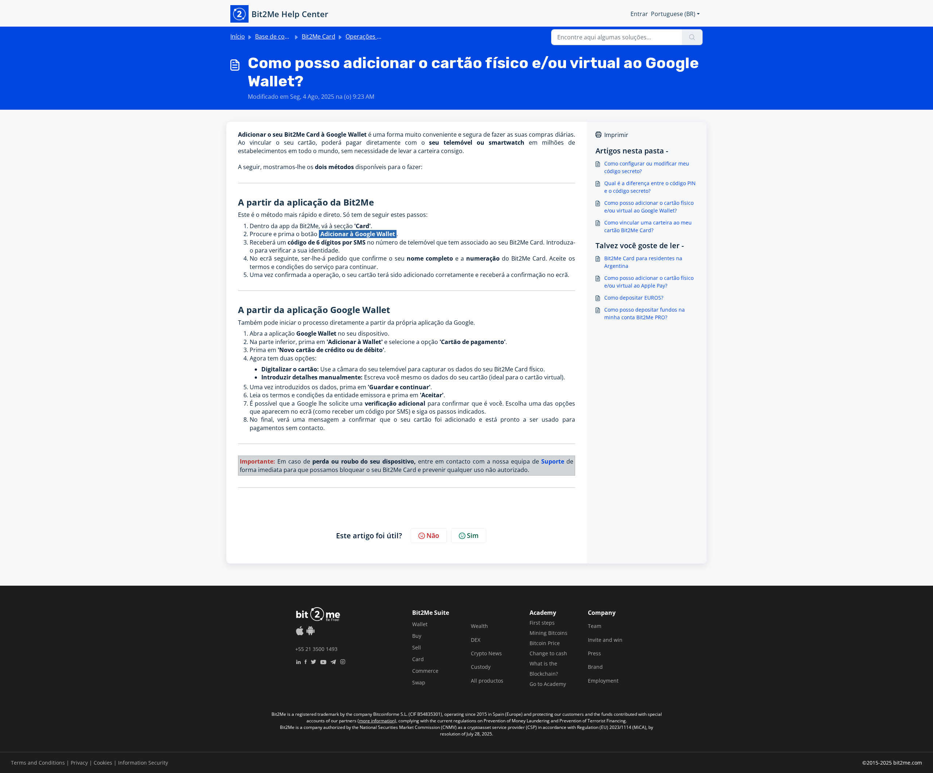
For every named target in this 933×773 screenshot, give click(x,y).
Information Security (143, 762)
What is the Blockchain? (544, 668)
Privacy (79, 762)
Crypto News (486, 653)
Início (237, 36)
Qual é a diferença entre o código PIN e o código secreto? (650, 187)
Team (594, 625)
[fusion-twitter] (313, 661)
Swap (418, 682)
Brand (595, 666)
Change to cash (548, 653)
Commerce (425, 670)
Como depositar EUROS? (633, 297)
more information (377, 721)
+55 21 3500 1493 (316, 648)
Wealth (479, 625)
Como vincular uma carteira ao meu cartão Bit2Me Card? (648, 226)
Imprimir (616, 135)
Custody (481, 666)
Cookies (103, 762)
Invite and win (605, 639)
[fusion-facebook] (306, 661)
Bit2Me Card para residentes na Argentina (643, 262)
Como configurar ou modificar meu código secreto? (646, 167)
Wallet (420, 624)
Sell (416, 647)
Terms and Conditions (38, 762)
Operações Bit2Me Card (378, 36)
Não (432, 535)
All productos (487, 680)
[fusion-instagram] (342, 661)
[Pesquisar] (692, 37)
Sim (473, 535)
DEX (475, 639)
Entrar (639, 14)
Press (594, 653)
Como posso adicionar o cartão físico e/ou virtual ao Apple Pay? (649, 281)
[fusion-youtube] (323, 661)
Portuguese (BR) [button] (673, 14)
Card (418, 659)
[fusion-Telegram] (333, 661)
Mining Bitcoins (548, 632)
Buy (416, 635)
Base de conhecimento (286, 36)
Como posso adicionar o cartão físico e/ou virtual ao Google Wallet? (649, 206)
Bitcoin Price (545, 643)
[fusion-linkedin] (298, 661)
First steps (542, 622)
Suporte (552, 461)
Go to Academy (548, 683)
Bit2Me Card (318, 36)
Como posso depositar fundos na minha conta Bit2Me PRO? (644, 313)
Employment (603, 680)
